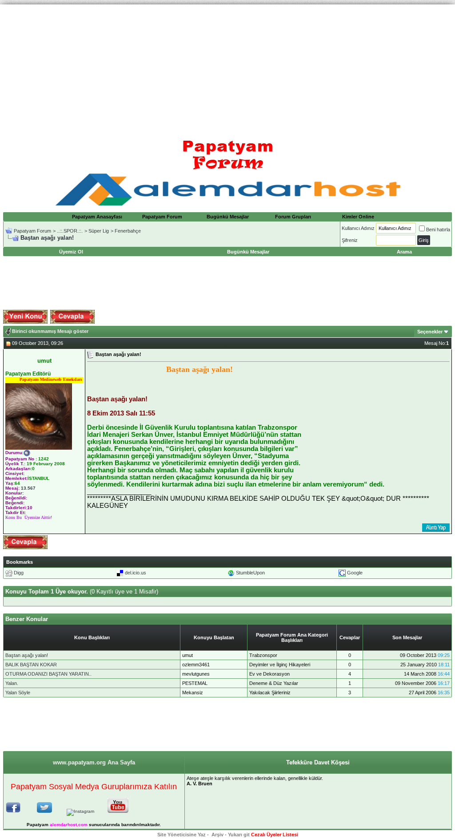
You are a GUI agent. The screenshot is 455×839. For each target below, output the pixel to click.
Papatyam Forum (162, 216)
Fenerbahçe (128, 230)
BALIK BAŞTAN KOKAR (31, 664)
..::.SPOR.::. (70, 230)
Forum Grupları (293, 216)
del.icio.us (135, 572)
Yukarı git (239, 834)
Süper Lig (98, 230)
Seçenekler (430, 331)
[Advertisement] (227, 66)
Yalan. (11, 683)
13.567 (28, 488)
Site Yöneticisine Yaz (181, 834)
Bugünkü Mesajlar (228, 216)
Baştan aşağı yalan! (26, 655)
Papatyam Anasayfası (97, 216)
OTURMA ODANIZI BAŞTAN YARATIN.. (48, 674)
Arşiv (218, 834)
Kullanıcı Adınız (358, 228)
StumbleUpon (250, 572)
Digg (19, 572)
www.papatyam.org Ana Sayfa (94, 762)
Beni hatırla (438, 229)
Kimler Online (358, 216)
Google (355, 572)
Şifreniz (350, 240)
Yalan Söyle (17, 692)
